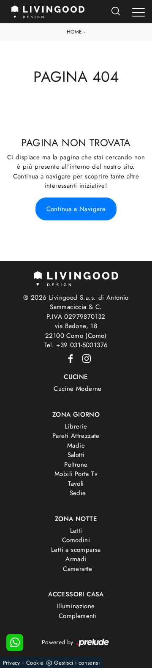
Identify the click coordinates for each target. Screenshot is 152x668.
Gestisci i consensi (77, 663)
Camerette (77, 568)
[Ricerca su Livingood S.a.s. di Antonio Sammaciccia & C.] (116, 11)
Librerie (76, 426)
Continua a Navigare (76, 209)
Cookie (34, 663)
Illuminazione (76, 606)
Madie (76, 445)
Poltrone (75, 464)
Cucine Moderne (78, 388)
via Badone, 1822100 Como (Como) (76, 330)
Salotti (76, 454)
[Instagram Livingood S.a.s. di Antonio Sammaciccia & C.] (84, 358)
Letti (76, 530)
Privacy (11, 663)
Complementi (78, 616)
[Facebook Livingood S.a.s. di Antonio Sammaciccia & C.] (69, 358)
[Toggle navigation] (138, 12)
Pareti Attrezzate (76, 435)
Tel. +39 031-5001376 (76, 345)
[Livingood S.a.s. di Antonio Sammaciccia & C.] (76, 278)
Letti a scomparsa (76, 549)
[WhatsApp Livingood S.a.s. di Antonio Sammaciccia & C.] (14, 642)
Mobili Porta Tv (76, 474)
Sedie (78, 493)
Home (74, 32)
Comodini (76, 540)
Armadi (75, 559)
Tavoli (76, 483)
